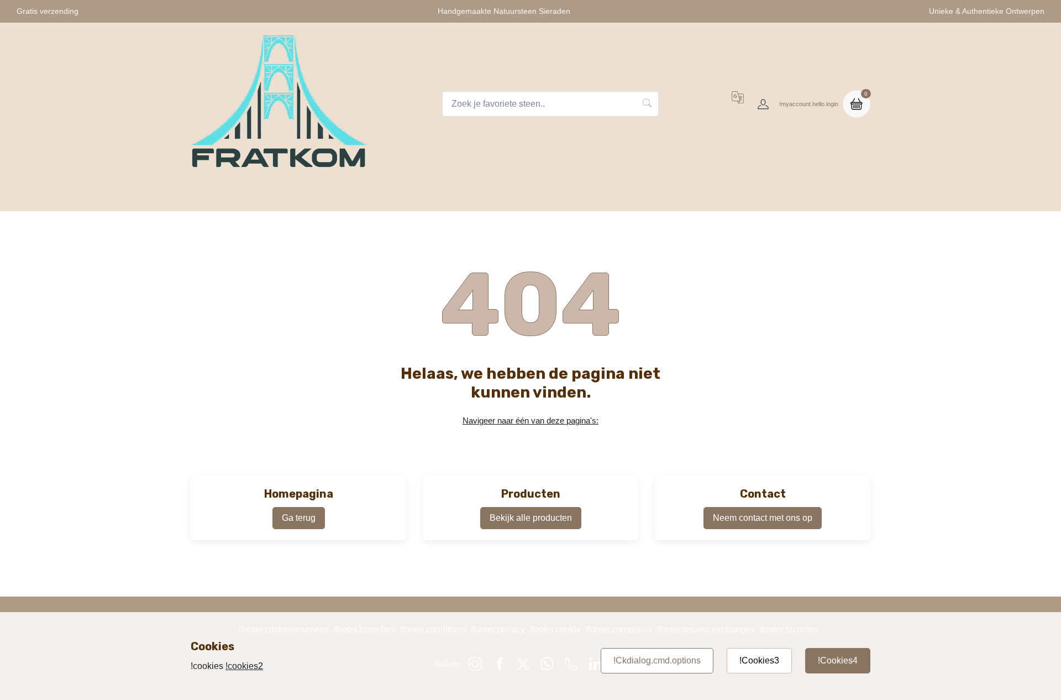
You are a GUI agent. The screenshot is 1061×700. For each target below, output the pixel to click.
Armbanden (482, 196)
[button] (737, 104)
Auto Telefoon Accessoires (577, 196)
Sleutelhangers (409, 196)
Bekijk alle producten (531, 518)
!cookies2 (244, 666)
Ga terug (299, 518)
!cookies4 (838, 660)
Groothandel (759, 196)
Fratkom (293, 196)
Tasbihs (344, 196)
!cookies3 (759, 660)
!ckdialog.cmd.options (657, 660)
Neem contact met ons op (762, 518)
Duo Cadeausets (682, 196)
